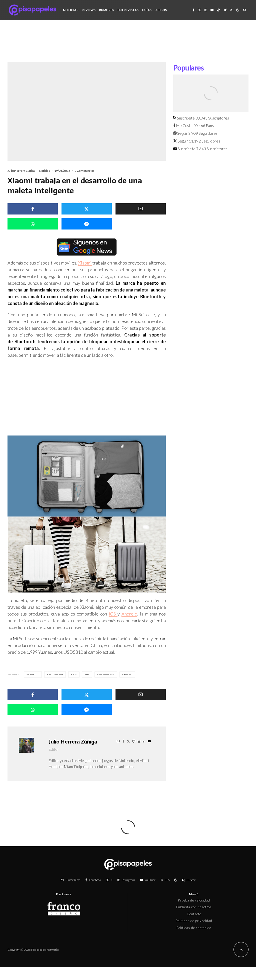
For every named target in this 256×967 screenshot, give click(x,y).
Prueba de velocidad (194, 900)
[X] (199, 10)
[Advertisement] (128, 45)
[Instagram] (206, 10)
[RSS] (231, 10)
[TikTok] (218, 10)
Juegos (161, 10)
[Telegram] (225, 10)
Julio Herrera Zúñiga (21, 170)
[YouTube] (212, 10)
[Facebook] (193, 10)
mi (87, 674)
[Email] (141, 208)
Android (129, 613)
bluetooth (55, 674)
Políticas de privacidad (194, 921)
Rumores (106, 10)
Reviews (89, 10)
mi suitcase (106, 674)
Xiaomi (85, 263)
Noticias (70, 10)
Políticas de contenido (193, 928)
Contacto (194, 914)
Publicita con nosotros (194, 907)
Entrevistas (128, 10)
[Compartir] (33, 208)
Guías (147, 10)
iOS (113, 613)
